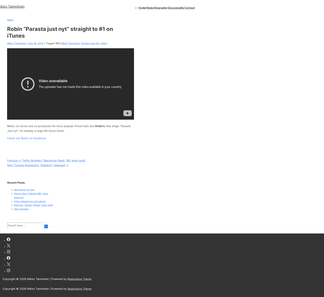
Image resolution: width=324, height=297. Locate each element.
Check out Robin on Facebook (26, 138)
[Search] (46, 226)
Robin (104, 43)
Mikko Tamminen (70, 43)
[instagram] (8, 252)
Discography (176, 7)
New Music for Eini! (24, 189)
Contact (189, 7)
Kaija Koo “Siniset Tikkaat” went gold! (33, 205)
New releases (21, 209)
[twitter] (8, 246)
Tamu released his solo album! (30, 201)
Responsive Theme (79, 279)
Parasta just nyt (90, 43)
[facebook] (8, 240)
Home (142, 7)
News (150, 7)
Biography (160, 7)
